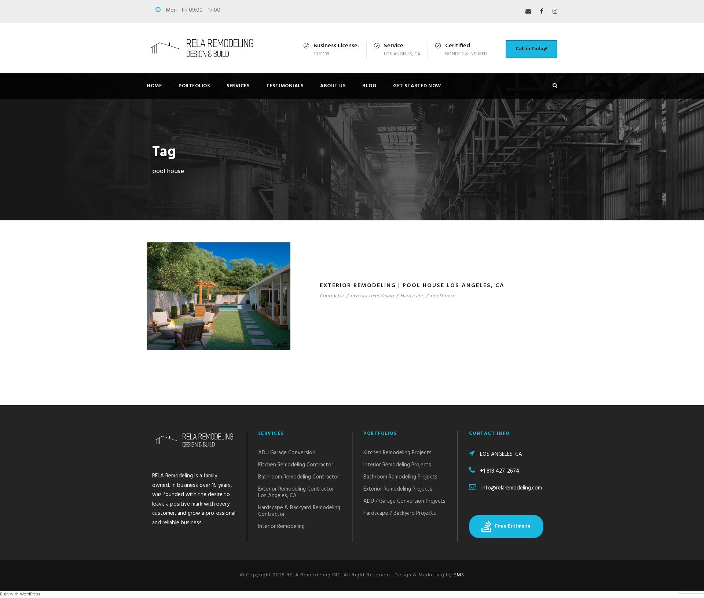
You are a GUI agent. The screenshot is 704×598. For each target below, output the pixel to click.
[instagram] (555, 11)
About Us (332, 86)
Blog (369, 86)
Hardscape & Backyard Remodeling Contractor (299, 511)
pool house (442, 296)
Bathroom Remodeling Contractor (298, 477)
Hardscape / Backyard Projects (399, 513)
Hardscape (412, 296)
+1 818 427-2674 (499, 471)
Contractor (332, 296)
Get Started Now (417, 86)
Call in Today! (531, 49)
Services (238, 86)
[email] (528, 11)
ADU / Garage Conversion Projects (404, 501)
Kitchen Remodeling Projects (397, 452)
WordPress (30, 594)
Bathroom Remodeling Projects (400, 477)
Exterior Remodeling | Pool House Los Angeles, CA (412, 285)
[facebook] (541, 11)
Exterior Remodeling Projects (397, 489)
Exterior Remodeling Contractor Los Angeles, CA (296, 492)
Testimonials (284, 86)
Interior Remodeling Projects (397, 465)
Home (154, 86)
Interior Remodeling (281, 526)
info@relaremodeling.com (511, 488)
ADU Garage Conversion (286, 452)
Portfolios (194, 86)
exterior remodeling (372, 296)
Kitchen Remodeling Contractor (295, 465)
